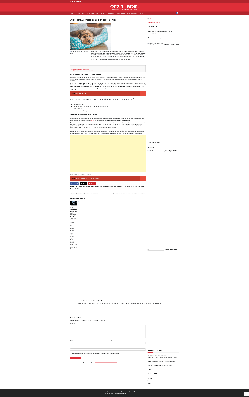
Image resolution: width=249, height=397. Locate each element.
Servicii (77, 188)
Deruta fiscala (151, 147)
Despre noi (150, 378)
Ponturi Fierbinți (124, 6)
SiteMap (149, 383)
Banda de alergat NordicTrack (154, 22)
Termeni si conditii (151, 380)
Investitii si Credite (101, 13)
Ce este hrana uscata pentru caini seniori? (80, 69)
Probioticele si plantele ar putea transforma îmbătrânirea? (160, 365)
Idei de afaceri (90, 13)
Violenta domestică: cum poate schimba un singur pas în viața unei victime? (73, 214)
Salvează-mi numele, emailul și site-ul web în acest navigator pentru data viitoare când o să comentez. (95, 353)
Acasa (73, 13)
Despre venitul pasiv (152, 33)
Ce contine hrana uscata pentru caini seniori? (83, 70)
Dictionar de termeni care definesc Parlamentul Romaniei (160, 31)
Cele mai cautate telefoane (153, 145)
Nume (71, 340)
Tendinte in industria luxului (154, 142)
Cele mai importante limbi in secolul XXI (90, 301)
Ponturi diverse (120, 13)
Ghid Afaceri (80, 13)
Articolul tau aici (132, 13)
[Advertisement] (108, 153)
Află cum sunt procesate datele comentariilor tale (106, 362)
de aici (92, 120)
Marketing (111, 13)
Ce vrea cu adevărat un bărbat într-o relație (157, 355)
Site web (72, 347)
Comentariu (73, 323)
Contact (141, 13)
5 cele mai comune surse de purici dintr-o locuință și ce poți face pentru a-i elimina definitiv (171, 44)
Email (110, 340)
